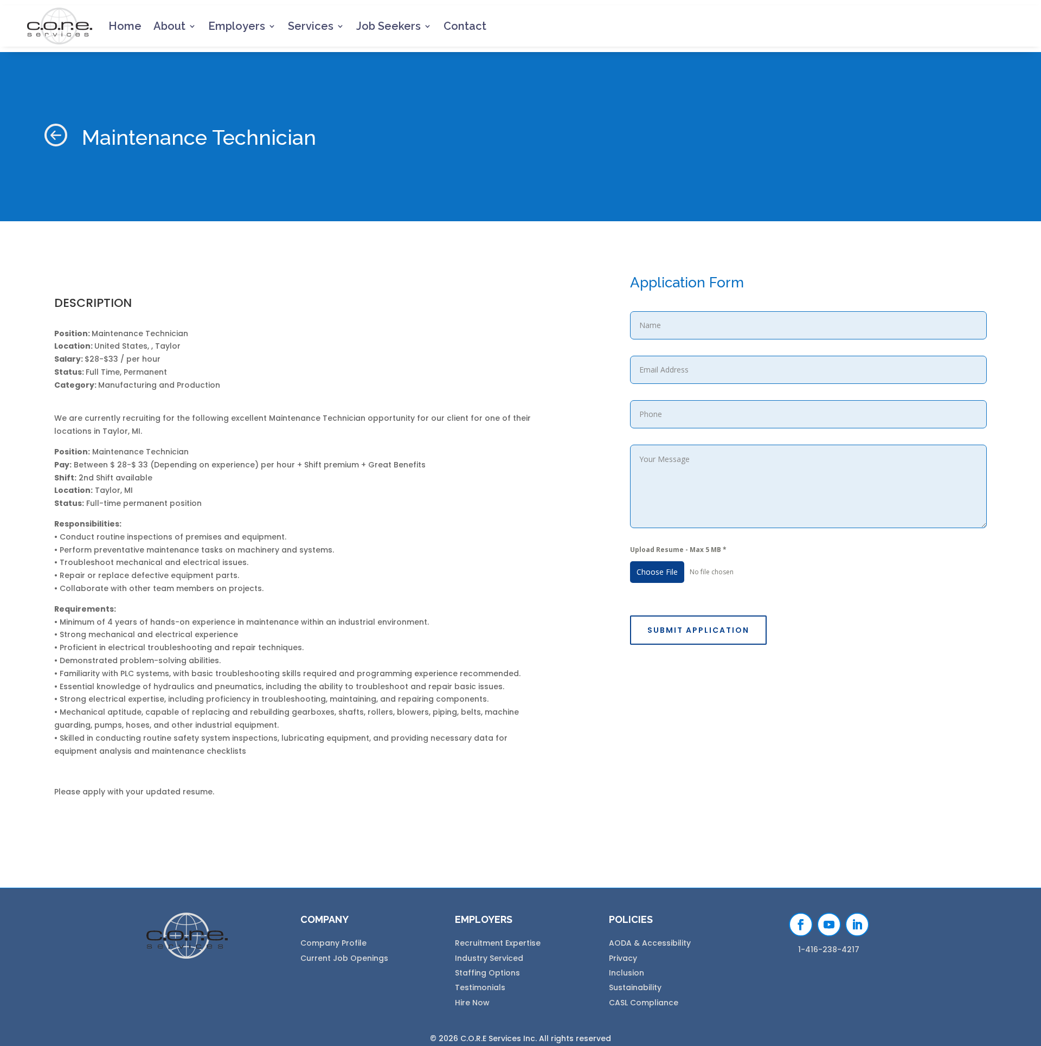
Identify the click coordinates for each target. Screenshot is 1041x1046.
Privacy (623, 958)
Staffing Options (487, 972)
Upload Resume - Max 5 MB (678, 549)
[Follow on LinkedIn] (857, 924)
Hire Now (472, 1002)
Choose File (657, 572)
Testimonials (480, 987)
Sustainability (635, 987)
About (169, 26)
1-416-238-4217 (828, 949)
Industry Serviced (489, 958)
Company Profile (333, 943)
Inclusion (626, 972)
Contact (465, 26)
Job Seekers (388, 26)
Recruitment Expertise (498, 943)
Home (125, 26)
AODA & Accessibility (650, 943)
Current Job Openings (344, 958)
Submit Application (698, 630)
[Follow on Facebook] (801, 924)
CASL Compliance (643, 1002)
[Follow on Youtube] (829, 924)
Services (310, 26)
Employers (236, 26)
